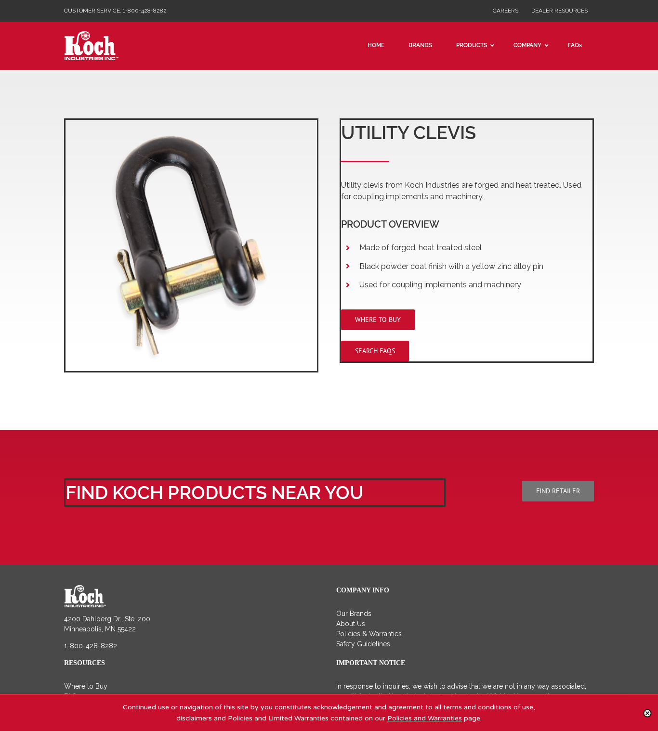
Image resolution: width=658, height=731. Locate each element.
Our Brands (353, 613)
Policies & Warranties (369, 634)
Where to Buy (85, 686)
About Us (350, 624)
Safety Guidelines (363, 644)
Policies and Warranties (424, 718)
